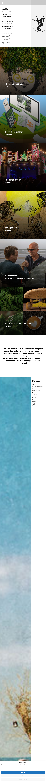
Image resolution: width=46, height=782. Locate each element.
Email (33, 384)
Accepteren (23, 772)
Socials (33, 400)
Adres (33, 393)
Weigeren (23, 775)
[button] (44, 762)
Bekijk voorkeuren (23, 779)
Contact (36, 381)
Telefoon (34, 388)
